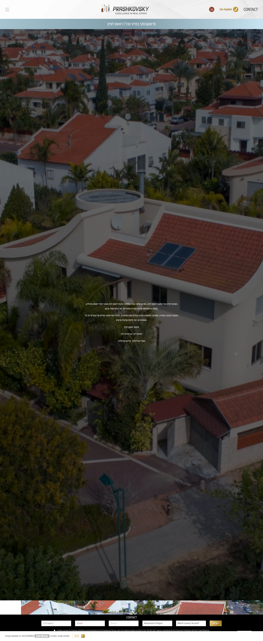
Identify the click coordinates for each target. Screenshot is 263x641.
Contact (251, 9)
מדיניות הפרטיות (42, 636)
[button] (7, 9)
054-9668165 (226, 9)
